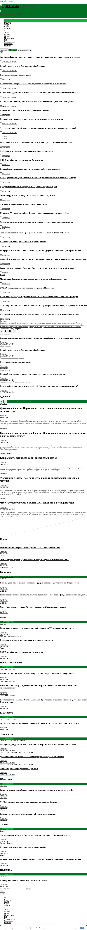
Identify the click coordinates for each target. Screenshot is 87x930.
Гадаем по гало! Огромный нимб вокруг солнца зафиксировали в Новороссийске (37, 673)
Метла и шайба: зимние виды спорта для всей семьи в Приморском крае (33, 279)
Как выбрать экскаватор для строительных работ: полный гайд (30, 169)
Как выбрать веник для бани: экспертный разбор (23, 241)
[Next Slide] (5, 401)
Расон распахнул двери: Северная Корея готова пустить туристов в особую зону (37, 268)
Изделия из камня (6, 382)
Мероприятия (9, 38)
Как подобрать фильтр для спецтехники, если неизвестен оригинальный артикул (37, 101)
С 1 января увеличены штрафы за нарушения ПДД (23, 204)
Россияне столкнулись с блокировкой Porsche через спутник (27, 814)
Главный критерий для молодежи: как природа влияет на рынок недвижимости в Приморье (43, 259)
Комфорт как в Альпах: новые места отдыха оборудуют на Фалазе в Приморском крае (40, 250)
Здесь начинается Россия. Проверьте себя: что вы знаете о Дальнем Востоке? (35, 233)
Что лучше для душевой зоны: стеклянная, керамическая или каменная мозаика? (38, 128)
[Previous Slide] (1, 401)
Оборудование (9, 42)
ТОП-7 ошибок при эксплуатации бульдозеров (21, 160)
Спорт (6, 25)
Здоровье (7, 28)
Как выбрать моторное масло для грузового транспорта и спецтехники (33, 84)
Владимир (3, 342)
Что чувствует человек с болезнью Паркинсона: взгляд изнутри (37, 502)
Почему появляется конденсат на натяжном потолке (24, 880)
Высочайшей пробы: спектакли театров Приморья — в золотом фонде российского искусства (43, 595)
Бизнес (14, 719)
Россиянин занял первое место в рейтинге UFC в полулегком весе (30, 547)
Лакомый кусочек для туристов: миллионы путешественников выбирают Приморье (39, 297)
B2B (5, 40)
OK (82, 927)
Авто (6, 30)
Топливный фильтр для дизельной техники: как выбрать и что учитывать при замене (40, 57)
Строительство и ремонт (15, 358)
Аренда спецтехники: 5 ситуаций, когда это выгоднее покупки (28, 187)
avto (5, 136)
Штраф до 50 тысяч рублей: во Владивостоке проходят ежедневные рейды (34, 213)
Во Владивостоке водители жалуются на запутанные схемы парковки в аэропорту (38, 178)
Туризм (7, 32)
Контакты (7, 46)
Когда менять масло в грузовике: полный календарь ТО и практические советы (37, 142)
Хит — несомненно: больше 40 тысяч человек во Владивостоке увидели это (35, 607)
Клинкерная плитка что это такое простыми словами (25, 110)
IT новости (8, 719)
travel (6, 138)
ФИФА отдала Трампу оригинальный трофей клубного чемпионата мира (34, 560)
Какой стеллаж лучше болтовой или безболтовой (23, 66)
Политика (3, 876)
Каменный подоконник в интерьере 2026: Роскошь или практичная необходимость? (39, 92)
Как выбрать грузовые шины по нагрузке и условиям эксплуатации (31, 119)
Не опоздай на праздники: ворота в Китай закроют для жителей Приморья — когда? (39, 314)
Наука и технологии (7, 669)
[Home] (5, 21)
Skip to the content (6, 1)
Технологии (22, 740)
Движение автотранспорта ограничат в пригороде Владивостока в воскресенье (36, 222)
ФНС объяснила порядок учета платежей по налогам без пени (29, 802)
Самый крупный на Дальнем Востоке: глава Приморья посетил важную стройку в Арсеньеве (43, 305)
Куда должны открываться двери (15, 75)
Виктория (3, 366)
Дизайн (7, 34)
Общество (3, 786)
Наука (6, 26)
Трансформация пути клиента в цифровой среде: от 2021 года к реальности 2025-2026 (39, 723)
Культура (7, 23)
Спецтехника (5, 334)
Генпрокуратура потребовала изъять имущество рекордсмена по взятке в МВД (36, 790)
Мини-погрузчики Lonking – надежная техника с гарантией (27, 195)
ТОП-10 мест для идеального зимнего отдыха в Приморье (27, 288)
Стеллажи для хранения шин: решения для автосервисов (26, 151)
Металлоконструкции (15, 636)
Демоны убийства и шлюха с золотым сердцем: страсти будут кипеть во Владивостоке (39, 583)
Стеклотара (8, 44)
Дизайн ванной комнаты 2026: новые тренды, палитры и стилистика (32, 757)
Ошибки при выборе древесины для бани (19, 769)
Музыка (7, 36)
